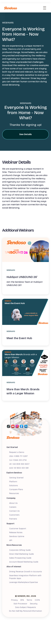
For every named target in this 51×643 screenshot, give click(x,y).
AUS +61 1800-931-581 (19, 468)
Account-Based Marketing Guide (23, 562)
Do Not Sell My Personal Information (25, 611)
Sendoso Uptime (16, 536)
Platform (13, 481)
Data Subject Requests (25, 607)
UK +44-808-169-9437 (19, 464)
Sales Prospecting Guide (20, 558)
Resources (14, 493)
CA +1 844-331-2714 (18, 460)
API (10, 540)
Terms (29, 600)
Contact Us (14, 511)
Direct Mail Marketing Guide (21, 554)
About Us (13, 503)
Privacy (14, 600)
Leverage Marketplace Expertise (23, 582)
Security (33, 604)
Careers (12, 507)
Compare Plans (16, 489)
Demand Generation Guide (21, 586)
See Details (25, 134)
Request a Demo (16, 452)
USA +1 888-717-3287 (18, 456)
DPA (22, 600)
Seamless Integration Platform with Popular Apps (25, 577)
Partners (13, 519)
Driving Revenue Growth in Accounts (25, 571)
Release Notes (15, 532)
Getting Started (16, 478)
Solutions (13, 485)
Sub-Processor (20, 604)
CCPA (37, 600)
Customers (14, 515)
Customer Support (17, 528)
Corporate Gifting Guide (20, 550)
